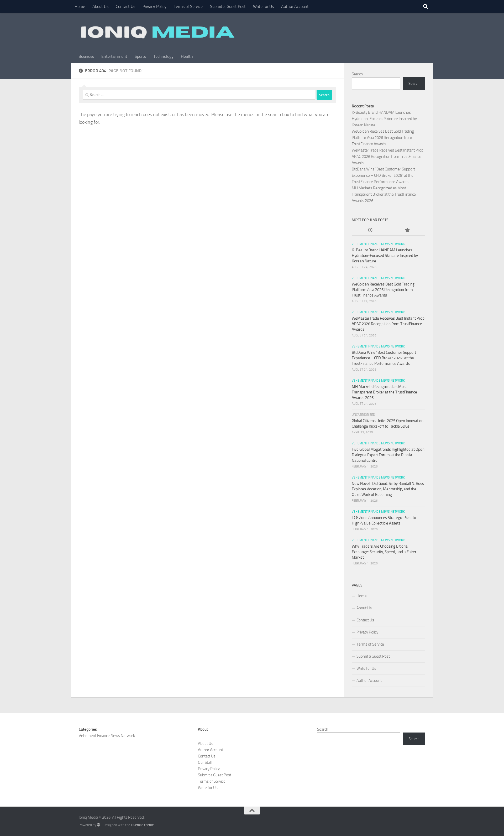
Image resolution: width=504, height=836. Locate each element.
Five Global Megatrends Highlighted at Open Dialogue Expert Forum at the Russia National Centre (388, 455)
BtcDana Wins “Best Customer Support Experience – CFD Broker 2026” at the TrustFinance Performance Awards (383, 175)
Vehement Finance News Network (378, 244)
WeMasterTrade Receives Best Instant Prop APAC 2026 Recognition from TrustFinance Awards (387, 156)
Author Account (295, 6)
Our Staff (205, 762)
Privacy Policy (154, 6)
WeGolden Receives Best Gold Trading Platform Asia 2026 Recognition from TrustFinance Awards (383, 137)
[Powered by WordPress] (98, 825)
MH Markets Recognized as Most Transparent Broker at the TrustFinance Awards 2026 (384, 194)
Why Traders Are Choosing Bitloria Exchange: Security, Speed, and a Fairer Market (384, 552)
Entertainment (114, 56)
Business (86, 56)
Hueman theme (142, 825)
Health (187, 56)
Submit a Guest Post (228, 6)
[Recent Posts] (370, 230)
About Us (100, 6)
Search (357, 74)
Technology (163, 56)
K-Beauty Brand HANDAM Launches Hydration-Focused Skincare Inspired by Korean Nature (384, 118)
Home (80, 6)
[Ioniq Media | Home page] (157, 31)
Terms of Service (188, 6)
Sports (140, 56)
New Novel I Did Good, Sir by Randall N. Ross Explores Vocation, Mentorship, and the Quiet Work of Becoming (388, 489)
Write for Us (263, 6)
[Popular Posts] (406, 230)
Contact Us (125, 6)
